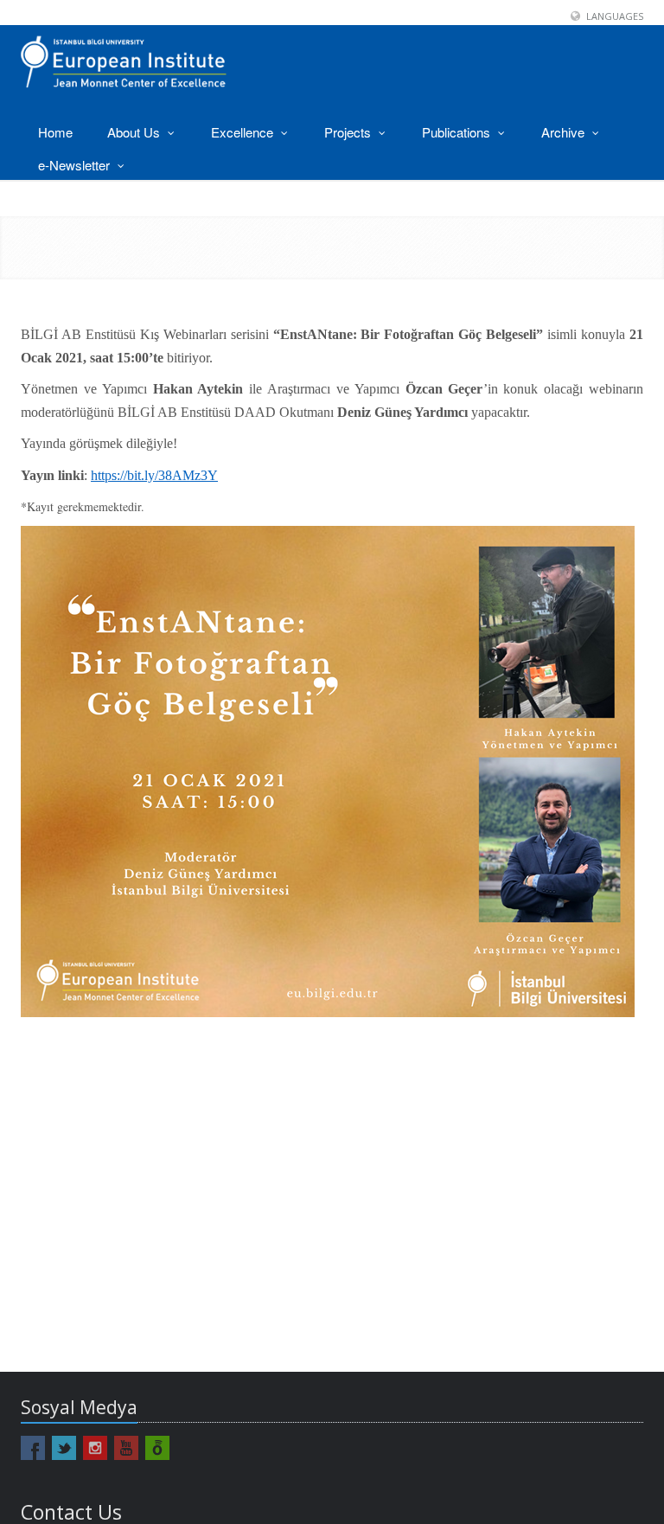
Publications (458, 132)
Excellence (244, 132)
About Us (135, 132)
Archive (564, 132)
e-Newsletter (75, 165)
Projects (349, 132)
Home (55, 132)
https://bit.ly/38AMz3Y (154, 475)
